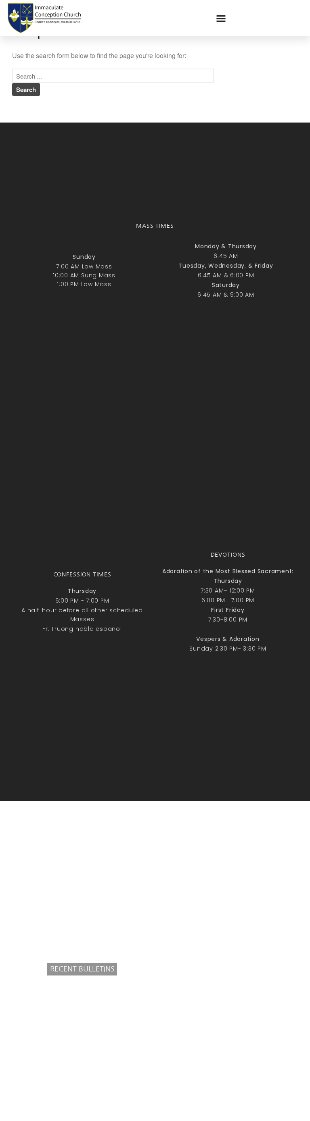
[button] (221, 18)
